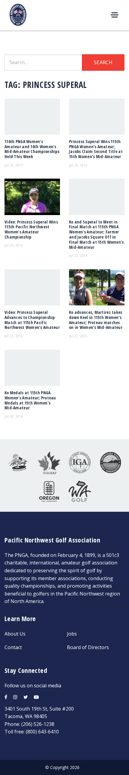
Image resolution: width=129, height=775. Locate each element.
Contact (13, 647)
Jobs (72, 633)
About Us (15, 633)
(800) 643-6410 (42, 731)
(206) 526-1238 (37, 724)
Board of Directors (88, 647)
